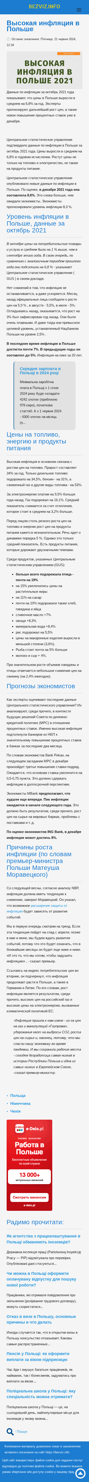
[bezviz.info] (45, 6)
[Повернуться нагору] (80, 1473)
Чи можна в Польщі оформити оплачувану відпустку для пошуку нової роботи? (41, 1279)
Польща (17, 1095)
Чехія (15, 1111)
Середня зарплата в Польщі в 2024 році (40, 370)
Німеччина (20, 1103)
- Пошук (20, 1431)
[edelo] (29, 1165)
